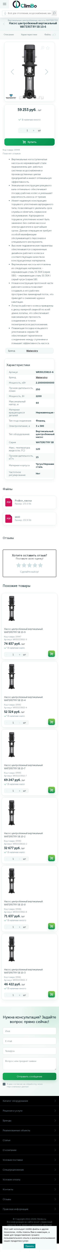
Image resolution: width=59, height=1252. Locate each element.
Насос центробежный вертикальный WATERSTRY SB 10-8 (23, 903)
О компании (9, 1150)
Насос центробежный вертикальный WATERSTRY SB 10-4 (23, 699)
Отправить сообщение (29, 1076)
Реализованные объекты (16, 1130)
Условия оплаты (11, 1179)
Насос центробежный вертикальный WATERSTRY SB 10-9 (23, 631)
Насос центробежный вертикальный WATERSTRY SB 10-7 (23, 767)
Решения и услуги (12, 1110)
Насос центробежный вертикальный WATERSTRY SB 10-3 (23, 971)
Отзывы (7, 1199)
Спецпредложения (13, 1169)
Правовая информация (15, 1209)
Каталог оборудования (15, 1100)
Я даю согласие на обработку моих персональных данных (25, 1085)
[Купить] (51, 654)
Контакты (8, 1189)
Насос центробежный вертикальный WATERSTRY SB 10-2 (23, 835)
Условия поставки (13, 1159)
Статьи (6, 1140)
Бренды (7, 1120)
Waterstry (32, 350)
